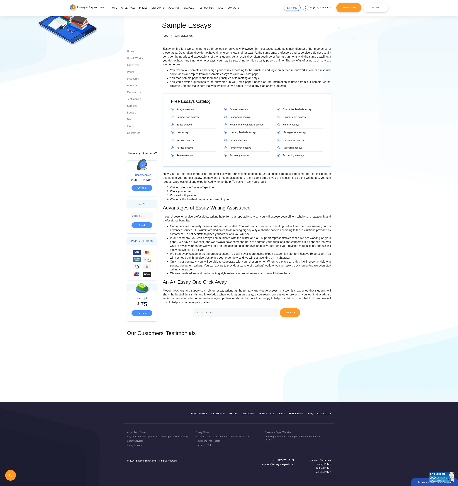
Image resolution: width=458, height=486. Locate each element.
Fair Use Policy (323, 472)
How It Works (135, 58)
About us (174, 8)
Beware (131, 112)
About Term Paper (136, 432)
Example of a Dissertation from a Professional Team (223, 436)
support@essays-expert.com (278, 464)
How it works (199, 413)
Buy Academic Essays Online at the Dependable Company (157, 436)
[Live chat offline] (441, 477)
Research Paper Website (278, 432)
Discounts (158, 8)
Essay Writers (203, 432)
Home (114, 8)
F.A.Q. (130, 126)
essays (185, 109)
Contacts (233, 8)
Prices (143, 8)
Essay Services (135, 441)
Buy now (142, 313)
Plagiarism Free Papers (208, 441)
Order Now (349, 7)
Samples (189, 8)
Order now (128, 8)
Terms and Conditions (319, 460)
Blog (129, 119)
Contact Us (133, 132)
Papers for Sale (204, 445)
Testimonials (206, 8)
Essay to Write (134, 445)
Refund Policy (323, 468)
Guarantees (134, 92)
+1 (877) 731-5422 (320, 7)
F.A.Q (220, 8)
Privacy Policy (323, 464)
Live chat (292, 7)
